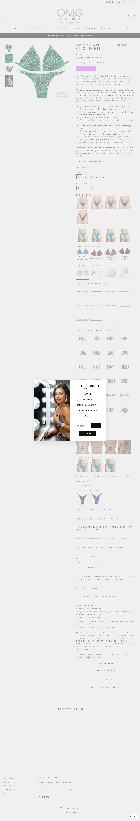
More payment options (106, 670)
